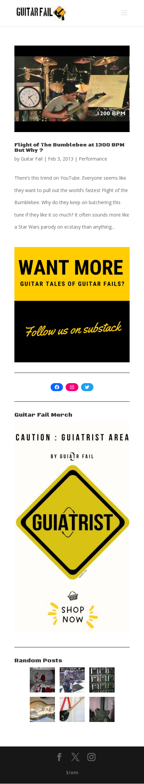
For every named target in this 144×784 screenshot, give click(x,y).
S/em (72, 772)
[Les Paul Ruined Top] (42, 720)
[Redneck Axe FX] (102, 690)
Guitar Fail (32, 159)
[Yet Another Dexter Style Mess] (42, 690)
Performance (93, 159)
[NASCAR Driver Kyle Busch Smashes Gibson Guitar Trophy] (72, 690)
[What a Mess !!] (72, 720)
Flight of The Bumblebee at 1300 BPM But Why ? (69, 147)
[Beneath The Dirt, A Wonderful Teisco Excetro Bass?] (102, 720)
